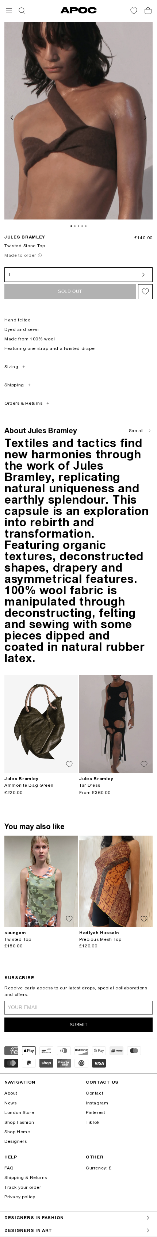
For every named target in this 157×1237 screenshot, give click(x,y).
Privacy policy (19, 1196)
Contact (94, 1093)
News (10, 1103)
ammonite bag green (29, 785)
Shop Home (17, 1131)
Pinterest (95, 1112)
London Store (19, 1112)
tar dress (89, 785)
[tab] (71, 226)
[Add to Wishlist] (145, 291)
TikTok (93, 1122)
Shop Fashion (19, 1122)
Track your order (22, 1187)
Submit (79, 1024)
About (10, 1093)
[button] (9, 10)
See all (136, 430)
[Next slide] (144, 117)
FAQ (9, 1168)
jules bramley (24, 237)
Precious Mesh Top (100, 939)
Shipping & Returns (25, 1177)
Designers (15, 1141)
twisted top (17, 939)
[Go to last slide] (12, 117)
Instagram (97, 1103)
